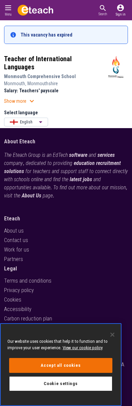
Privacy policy (19, 290)
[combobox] (26, 122)
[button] (103, 10)
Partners (13, 259)
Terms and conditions (27, 281)
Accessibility (17, 309)
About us (14, 231)
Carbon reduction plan (28, 318)
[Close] (112, 334)
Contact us (16, 240)
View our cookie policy (83, 347)
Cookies (12, 299)
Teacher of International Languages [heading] (38, 63)
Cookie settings (61, 383)
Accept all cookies (61, 365)
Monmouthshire (42, 83)
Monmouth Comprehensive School (40, 76)
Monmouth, (15, 83)
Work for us (16, 249)
